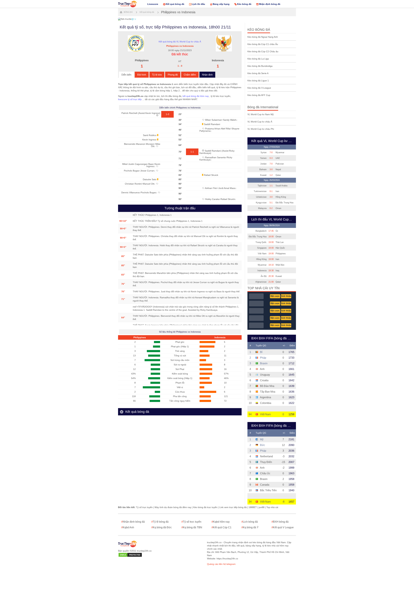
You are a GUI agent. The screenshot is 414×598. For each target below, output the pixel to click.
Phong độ (173, 74)
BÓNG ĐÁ (128, 12)
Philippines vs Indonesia (178, 12)
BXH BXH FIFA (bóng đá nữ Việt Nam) (272, 425)
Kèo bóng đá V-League (259, 88)
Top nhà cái (272, 507)
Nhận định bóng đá (269, 4)
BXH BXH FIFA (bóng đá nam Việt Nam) (272, 338)
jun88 (261, 507)
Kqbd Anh (127, 527)
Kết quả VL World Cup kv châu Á (272, 141)
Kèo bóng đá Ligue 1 (258, 80)
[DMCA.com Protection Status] (130, 555)
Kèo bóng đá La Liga (258, 58)
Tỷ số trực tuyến (144, 507)
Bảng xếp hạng (221, 4)
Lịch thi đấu (198, 4)
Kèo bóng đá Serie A (257, 73)
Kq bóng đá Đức (161, 527)
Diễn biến (126, 74)
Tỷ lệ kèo (157, 74)
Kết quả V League (283, 527)
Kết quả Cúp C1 (221, 527)
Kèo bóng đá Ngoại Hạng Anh (262, 37)
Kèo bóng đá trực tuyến (205, 507)
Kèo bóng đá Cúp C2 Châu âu (262, 51)
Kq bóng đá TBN (191, 527)
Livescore (152, 4)
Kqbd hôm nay (221, 521)
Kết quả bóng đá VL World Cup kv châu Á (180, 42)
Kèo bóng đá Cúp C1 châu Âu (262, 44)
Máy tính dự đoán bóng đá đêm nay (173, 507)
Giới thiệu (286, 296)
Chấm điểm (190, 74)
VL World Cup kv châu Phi (260, 129)
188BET (253, 507)
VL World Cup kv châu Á (259, 121)
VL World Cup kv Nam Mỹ (260, 114)
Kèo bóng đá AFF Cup (258, 95)
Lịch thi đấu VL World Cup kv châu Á (272, 219)
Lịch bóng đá (249, 521)
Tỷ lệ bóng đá (160, 521)
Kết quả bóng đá (175, 4)
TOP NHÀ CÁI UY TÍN (263, 288)
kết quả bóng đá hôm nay (196, 96)
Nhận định (207, 74)
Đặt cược (275, 296)
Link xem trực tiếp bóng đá (233, 507)
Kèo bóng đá (244, 4)
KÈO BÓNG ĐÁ (258, 29)
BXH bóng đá (280, 521)
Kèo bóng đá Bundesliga (259, 66)
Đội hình (141, 74)
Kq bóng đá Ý (250, 527)
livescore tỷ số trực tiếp (130, 99)
